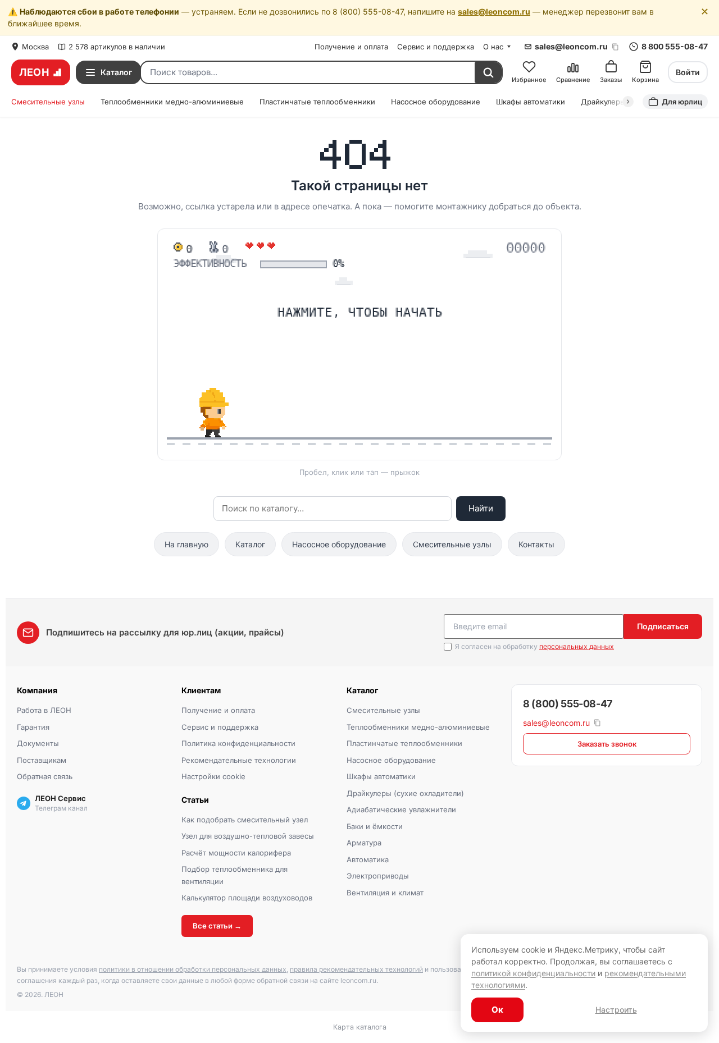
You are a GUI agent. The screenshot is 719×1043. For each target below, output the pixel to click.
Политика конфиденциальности (238, 743)
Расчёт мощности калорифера (236, 852)
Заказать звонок (606, 743)
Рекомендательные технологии (238, 760)
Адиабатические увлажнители (401, 809)
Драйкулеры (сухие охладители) (405, 793)
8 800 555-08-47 (674, 46)
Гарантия (33, 726)
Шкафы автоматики (530, 101)
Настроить (616, 1009)
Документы (38, 743)
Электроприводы (378, 875)
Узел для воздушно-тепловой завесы (247, 835)
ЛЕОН (34, 72)
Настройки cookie (213, 776)
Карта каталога (359, 1027)
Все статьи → (217, 925)
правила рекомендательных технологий (356, 969)
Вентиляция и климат (385, 892)
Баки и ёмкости (375, 826)
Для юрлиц (682, 101)
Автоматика (368, 859)
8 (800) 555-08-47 (567, 704)
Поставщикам (41, 760)
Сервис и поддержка (435, 46)
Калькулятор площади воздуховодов (246, 897)
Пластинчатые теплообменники (317, 101)
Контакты (536, 544)
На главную (186, 544)
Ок (497, 1009)
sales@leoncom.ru (494, 11)
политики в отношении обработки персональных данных (192, 969)
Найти (480, 508)
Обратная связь (44, 776)
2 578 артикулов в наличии (117, 46)
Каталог (250, 544)
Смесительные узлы (48, 101)
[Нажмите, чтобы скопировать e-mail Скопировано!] (615, 47)
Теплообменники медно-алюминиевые (172, 101)
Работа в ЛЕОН (44, 710)
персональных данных (576, 646)
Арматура (364, 842)
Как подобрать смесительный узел (244, 819)
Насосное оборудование (435, 101)
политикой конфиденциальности (533, 973)
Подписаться (663, 626)
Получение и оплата (351, 46)
